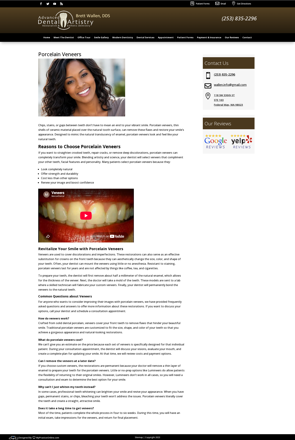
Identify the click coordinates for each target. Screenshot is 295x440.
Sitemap (139, 437)
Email (223, 3)
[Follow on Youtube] (54, 3)
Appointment (166, 37)
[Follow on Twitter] (48, 3)
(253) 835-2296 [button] (239, 18)
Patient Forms (203, 3)
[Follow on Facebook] (41, 3)
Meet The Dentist (64, 37)
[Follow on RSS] (61, 3)
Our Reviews (232, 37)
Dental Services (145, 37)
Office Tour (84, 37)
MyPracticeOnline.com (47, 437)
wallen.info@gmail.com (230, 85)
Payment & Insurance (209, 37)
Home (46, 37)
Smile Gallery (101, 37)
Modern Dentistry (122, 37)
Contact (247, 37)
